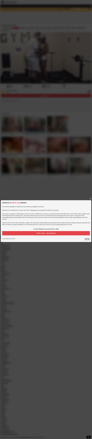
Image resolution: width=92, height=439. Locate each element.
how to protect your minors (8, 238)
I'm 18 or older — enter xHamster (46, 233)
